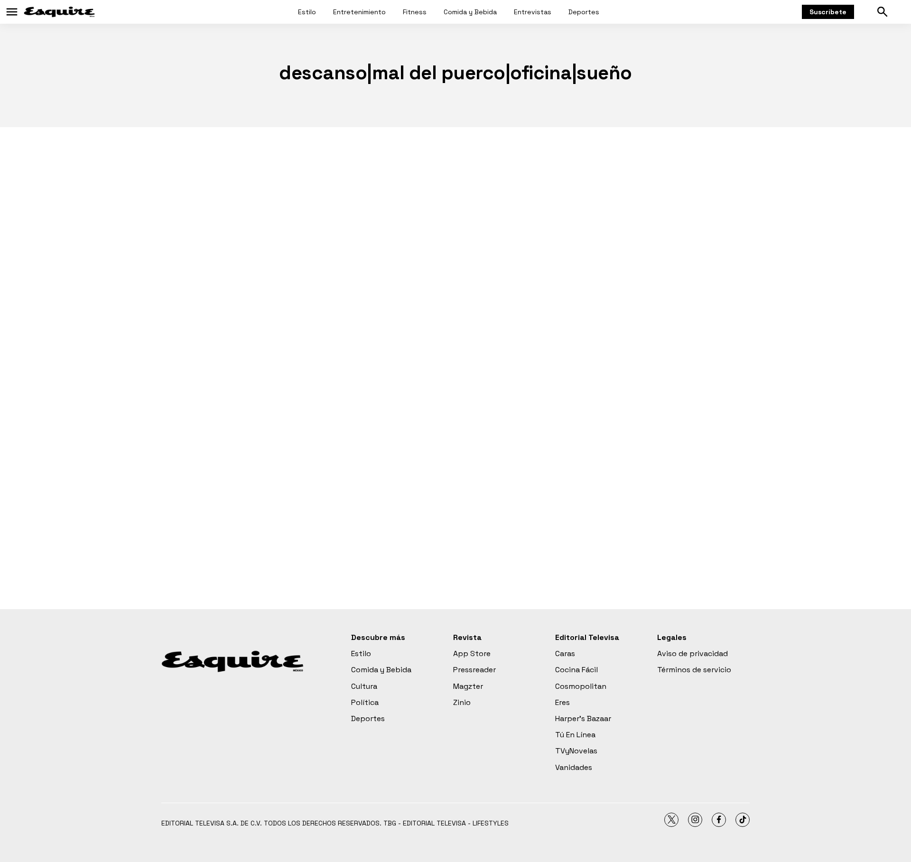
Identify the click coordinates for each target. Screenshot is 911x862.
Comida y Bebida (470, 12)
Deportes (583, 12)
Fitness (415, 12)
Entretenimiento (359, 12)
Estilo (307, 12)
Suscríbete (827, 12)
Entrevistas (532, 12)
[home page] (59, 12)
